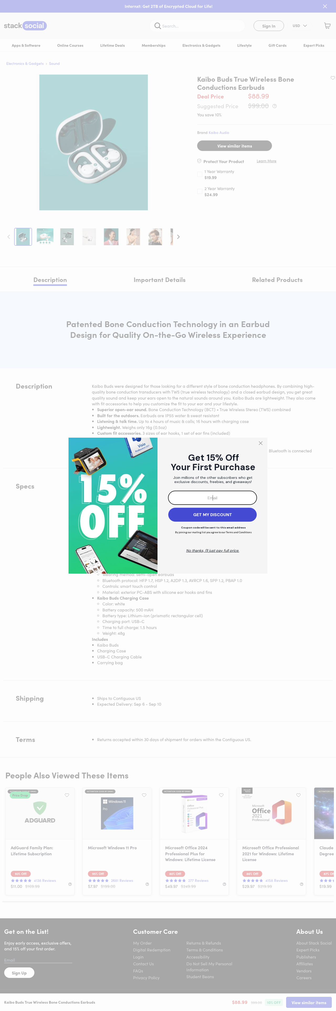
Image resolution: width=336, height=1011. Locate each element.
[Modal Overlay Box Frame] (168, 505)
